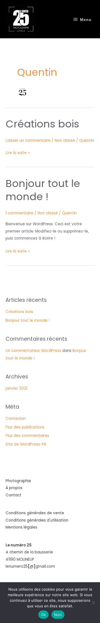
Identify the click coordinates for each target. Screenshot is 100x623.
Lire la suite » (17, 152)
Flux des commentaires (27, 435)
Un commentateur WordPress (33, 350)
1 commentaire (19, 213)
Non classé (65, 140)
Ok (43, 614)
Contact (13, 495)
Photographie (18, 481)
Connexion (16, 418)
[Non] (93, 602)
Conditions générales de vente (35, 513)
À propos (14, 488)
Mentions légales (21, 527)
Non (58, 614)
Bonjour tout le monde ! (43, 190)
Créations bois (42, 124)
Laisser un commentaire (28, 140)
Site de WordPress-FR (26, 444)
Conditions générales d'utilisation (37, 520)
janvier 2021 (16, 388)
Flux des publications (25, 427)
